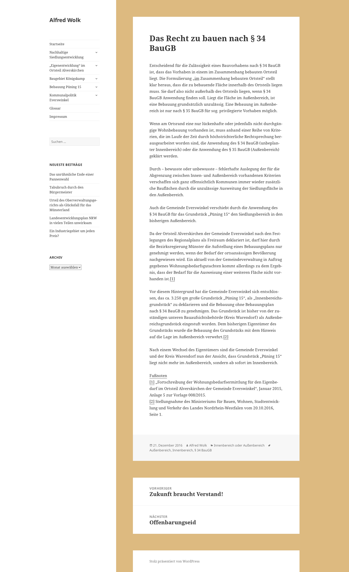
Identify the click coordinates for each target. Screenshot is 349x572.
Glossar (55, 108)
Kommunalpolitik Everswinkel (62, 97)
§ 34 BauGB (203, 450)
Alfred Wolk (65, 20)
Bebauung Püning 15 (65, 87)
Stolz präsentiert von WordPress (174, 561)
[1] (172, 278)
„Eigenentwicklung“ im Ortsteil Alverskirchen (67, 68)
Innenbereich (182, 450)
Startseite (56, 44)
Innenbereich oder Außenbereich (239, 445)
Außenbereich (160, 450)
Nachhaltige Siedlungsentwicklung (66, 54)
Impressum (58, 116)
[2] (225, 336)
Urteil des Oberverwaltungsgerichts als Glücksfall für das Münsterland (73, 205)
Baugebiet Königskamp (67, 78)
